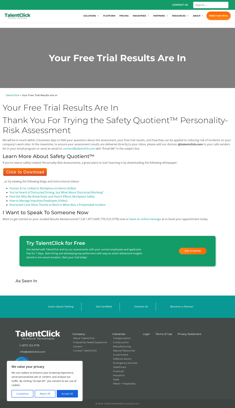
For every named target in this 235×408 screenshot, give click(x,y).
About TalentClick (83, 338)
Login (146, 334)
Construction (121, 342)
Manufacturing (122, 346)
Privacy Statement (189, 334)
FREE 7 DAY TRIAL (218, 15)
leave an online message (145, 219)
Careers (77, 346)
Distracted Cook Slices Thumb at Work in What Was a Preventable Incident (57, 205)
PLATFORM (109, 15)
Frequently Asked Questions (90, 342)
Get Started (193, 250)
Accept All (67, 393)
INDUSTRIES (139, 15)
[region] (45, 381)
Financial (118, 371)
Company (78, 334)
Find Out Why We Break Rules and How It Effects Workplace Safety (52, 196)
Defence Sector (122, 358)
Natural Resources (124, 350)
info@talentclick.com (32, 351)
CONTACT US (180, 4)
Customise (23, 393)
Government (120, 354)
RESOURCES (179, 15)
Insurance (119, 375)
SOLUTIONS (89, 15)
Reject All (45, 393)
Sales (116, 379)
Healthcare (119, 367)
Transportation (122, 338)
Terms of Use (164, 334)
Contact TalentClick (85, 350)
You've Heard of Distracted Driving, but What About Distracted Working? (56, 192)
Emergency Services (125, 363)
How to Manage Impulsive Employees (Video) (38, 201)
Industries (118, 334)
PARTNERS (159, 15)
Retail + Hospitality (124, 383)
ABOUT (196, 15)
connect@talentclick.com (79, 148)
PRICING (124, 15)
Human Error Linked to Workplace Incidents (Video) (42, 188)
